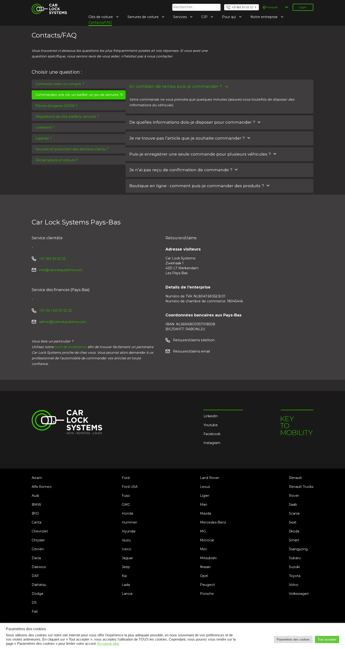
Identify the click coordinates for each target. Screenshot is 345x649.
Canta (36, 522)
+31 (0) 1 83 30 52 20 (55, 310)
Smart (294, 540)
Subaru (295, 558)
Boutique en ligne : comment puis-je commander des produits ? (196, 185)
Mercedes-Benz (213, 522)
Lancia (127, 594)
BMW (36, 504)
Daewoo (39, 567)
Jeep (126, 567)
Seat (292, 522)
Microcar (207, 540)
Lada (126, 585)
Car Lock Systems (46, 6)
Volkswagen (299, 594)
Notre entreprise (264, 17)
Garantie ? (43, 138)
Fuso (126, 495)
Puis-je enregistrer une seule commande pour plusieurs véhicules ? (200, 154)
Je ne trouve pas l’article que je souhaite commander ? (187, 138)
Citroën (38, 549)
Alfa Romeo (42, 487)
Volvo (293, 585)
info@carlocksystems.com (60, 270)
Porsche (207, 594)
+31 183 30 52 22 (242, 7)
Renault (295, 478)
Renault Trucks (301, 487)
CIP (204, 17)
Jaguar (127, 558)
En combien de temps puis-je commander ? (175, 86)
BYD (35, 513)
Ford (126, 478)
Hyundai (128, 531)
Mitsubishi (208, 558)
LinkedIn (210, 416)
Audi (35, 495)
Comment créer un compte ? (59, 84)
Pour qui (229, 17)
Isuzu (126, 540)
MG (203, 531)
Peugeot (207, 585)
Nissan (205, 567)
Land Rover (209, 478)
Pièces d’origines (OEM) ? (56, 106)
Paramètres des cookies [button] (293, 639)
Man (203, 504)
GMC (126, 504)
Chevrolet (40, 531)
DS (34, 602)
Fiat (35, 611)
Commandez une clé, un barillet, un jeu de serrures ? (78, 95)
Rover (294, 495)
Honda (127, 513)
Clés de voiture (101, 17)
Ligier (204, 495)
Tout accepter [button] (327, 639)
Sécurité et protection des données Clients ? (71, 149)
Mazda (205, 513)
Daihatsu (39, 585)
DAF (35, 576)
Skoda (294, 531)
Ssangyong (298, 549)
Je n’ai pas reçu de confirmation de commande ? (180, 169)
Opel (204, 576)
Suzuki (294, 567)
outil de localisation (70, 347)
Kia (124, 576)
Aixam (37, 478)
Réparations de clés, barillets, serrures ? (67, 116)
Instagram (211, 443)
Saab (293, 504)
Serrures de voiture (143, 17)
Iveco (126, 549)
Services (180, 17)
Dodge (37, 594)
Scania (294, 513)
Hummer (129, 522)
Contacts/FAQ (100, 22)
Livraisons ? (44, 127)
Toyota (294, 576)
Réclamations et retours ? (56, 160)
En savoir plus (108, 643)
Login (303, 7)
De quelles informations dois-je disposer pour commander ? (192, 122)
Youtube (210, 425)
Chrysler (38, 540)
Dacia (36, 558)
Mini (203, 549)
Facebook (211, 434)
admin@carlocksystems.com (63, 322)
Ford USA (130, 487)
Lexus (205, 487)
